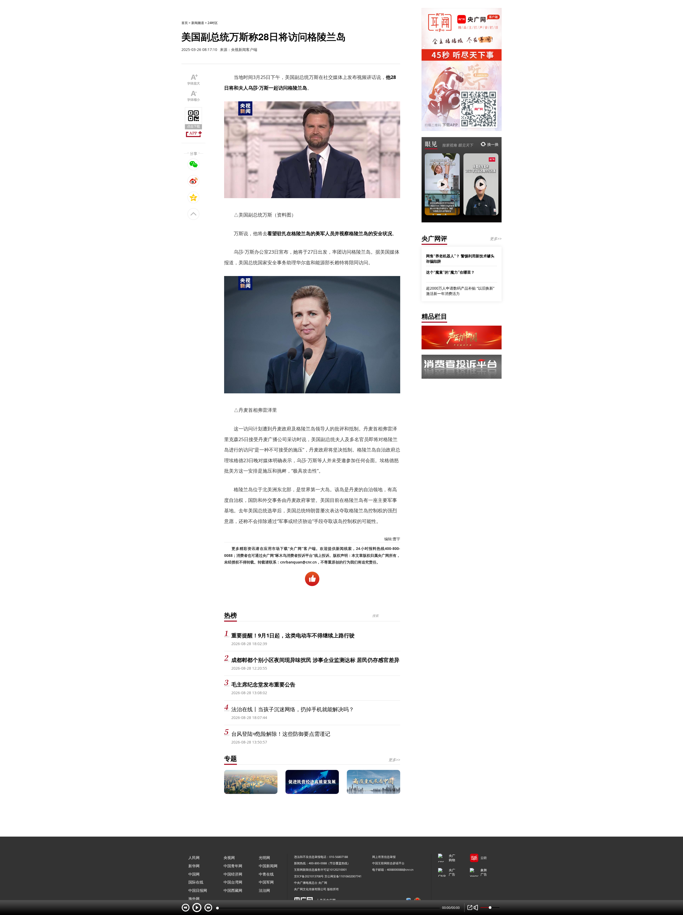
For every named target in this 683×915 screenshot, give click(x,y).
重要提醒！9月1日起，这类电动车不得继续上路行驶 (293, 635)
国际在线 (195, 882)
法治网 (264, 890)
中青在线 (266, 874)
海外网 (194, 898)
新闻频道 (197, 23)
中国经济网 (233, 874)
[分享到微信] (194, 164)
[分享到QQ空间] (194, 197)
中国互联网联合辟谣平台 (388, 863)
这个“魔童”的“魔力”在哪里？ (450, 272)
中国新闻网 (268, 865)
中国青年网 (233, 865)
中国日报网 (197, 890)
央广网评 (434, 238)
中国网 (194, 874)
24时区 (213, 23)
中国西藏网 (233, 890)
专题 (230, 758)
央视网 (229, 857)
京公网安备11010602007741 (343, 876)
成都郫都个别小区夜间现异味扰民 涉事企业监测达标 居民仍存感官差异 (315, 660)
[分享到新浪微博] (194, 181)
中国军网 (266, 882)
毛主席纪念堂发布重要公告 (263, 684)
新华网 (194, 865)
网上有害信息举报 (384, 857)
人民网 (194, 857)
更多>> (394, 759)
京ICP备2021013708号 (309, 876)
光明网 (264, 857)
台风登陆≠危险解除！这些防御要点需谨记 (280, 733)
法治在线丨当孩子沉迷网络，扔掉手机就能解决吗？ (292, 709)
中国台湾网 (233, 882)
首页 (184, 23)
